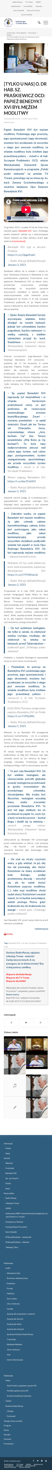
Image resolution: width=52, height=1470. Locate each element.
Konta (6, 1430)
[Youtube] (46, 1461)
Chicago (10, 1411)
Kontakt (7, 1434)
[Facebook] (33, 1461)
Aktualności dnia (13, 1273)
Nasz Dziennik (19, 10)
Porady (10, 1288)
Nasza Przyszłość (33, 10)
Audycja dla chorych (15, 1319)
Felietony (10, 1293)
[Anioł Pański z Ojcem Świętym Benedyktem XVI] (37, 1044)
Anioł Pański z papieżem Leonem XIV (22, 1386)
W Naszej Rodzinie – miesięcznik (18, 1237)
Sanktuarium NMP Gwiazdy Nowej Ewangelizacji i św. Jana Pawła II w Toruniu (27, 1215)
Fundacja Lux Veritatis (14, 1222)
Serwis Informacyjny (15, 1360)
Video (8, 1380)
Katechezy (11, 1283)
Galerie (8, 1401)
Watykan (9, 1163)
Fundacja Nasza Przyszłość (16, 1227)
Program (7, 1425)
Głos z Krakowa (13, 1304)
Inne (8, 1354)
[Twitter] (38, 1461)
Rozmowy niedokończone (17, 1278)
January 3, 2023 (17, 264)
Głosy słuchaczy (13, 1349)
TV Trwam (29, 2)
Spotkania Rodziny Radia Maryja (20, 1334)
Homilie (10, 1309)
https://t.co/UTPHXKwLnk (23, 574)
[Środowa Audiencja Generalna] (15, 1044)
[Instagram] (42, 1461)
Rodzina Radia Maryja (14, 1406)
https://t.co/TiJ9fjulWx (21, 716)
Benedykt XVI (25, 231)
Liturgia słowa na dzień (13, 1421)
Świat (8, 1153)
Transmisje (11, 1339)
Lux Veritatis (28, 6)
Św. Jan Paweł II (12, 1178)
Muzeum (39, 6)
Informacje (32, 33)
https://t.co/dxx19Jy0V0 (22, 481)
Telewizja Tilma (12, 1247)
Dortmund (11, 1416)
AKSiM (38, 2)
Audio (8, 1268)
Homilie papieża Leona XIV (17, 1391)
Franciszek (10, 1168)
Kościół (7, 1158)
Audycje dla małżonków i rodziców (21, 1314)
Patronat (7, 1439)
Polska (9, 35)
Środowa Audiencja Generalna (19, 1396)
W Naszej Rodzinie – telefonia (17, 1242)
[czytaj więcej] (19, 241)
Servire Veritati (26, 15)
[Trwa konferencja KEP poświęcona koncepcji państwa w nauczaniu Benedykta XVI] (37, 1085)
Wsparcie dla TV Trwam (17, 977)
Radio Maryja (17, 2)
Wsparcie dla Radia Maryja (18, 974)
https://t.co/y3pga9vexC (22, 254)
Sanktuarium (15, 6)
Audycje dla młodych (15, 1329)
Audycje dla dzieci (14, 1324)
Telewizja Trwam (12, 1203)
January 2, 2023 (17, 491)
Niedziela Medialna (14, 1344)
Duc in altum (12, 1299)
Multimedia (8, 1263)
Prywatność (8, 1444)
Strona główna (21, 33)
